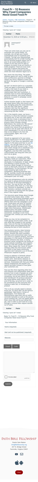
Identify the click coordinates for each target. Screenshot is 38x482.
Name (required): (11, 327)
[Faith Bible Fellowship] (7, 2)
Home (5, 20)
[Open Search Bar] (25, 2)
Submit (8, 384)
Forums (11, 20)
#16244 (32, 37)
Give (19, 472)
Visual (7, 346)
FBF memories (20, 20)
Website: (8, 338)
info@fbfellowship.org (19, 445)
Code (16, 346)
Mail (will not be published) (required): (18, 332)
